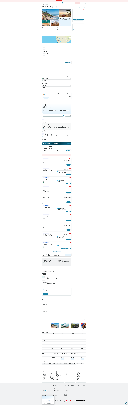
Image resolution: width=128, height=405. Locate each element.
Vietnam (50, 375)
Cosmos (66, 371)
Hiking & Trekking (78, 372)
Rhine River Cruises (58, 375)
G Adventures (67, 372)
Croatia (50, 376)
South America (44, 375)
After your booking (44, 395)
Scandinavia (57, 373)
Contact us (76, 389)
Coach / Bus (78, 377)
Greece (50, 380)
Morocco (44, 377)
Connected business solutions (56, 390)
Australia (44, 372)
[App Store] (77, 400)
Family (77, 380)
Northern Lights (78, 373)
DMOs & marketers (66, 395)
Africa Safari (78, 375)
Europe (43, 373)
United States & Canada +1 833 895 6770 (79, 391)
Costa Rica (57, 380)
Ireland (57, 371)
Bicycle (77, 371)
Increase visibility (55, 395)
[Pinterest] (59, 400)
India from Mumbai (78, 363)
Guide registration (66, 390)
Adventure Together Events (56, 391)
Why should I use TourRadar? (45, 394)
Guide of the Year (66, 389)
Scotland (57, 376)
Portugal (57, 374)
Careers (44, 390)
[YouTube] (60, 400)
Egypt (43, 376)
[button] (64, 171)
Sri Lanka (51, 373)
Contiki (66, 370)
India (43, 381)
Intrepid (66, 373)
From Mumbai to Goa (48, 364)
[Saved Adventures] (83, 3)
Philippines (51, 372)
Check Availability (69, 150)
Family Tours (68, 364)
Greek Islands (51, 381)
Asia (43, 371)
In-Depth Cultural (78, 376)
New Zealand (51, 371)
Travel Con (44, 281)
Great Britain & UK (52, 379)
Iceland (57, 370)
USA (56, 381)
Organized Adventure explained (56, 389)
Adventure (78, 370)
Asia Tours (60, 364)
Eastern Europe (51, 378)
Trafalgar (67, 375)
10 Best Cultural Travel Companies (71, 363)
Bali (43, 379)
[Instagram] (57, 400)
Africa (43, 370)
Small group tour (82, 363)
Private (77, 381)
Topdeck (66, 374)
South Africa (44, 378)
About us (43, 389)
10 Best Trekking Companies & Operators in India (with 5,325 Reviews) (59, 363)
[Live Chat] (126, 403)
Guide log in (65, 391)
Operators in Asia (53, 364)
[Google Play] (82, 400)
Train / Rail (78, 378)
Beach (77, 379)
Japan (50, 370)
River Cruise (78, 374)
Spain (57, 377)
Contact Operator (77, 27)
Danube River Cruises (52, 377)
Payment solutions (55, 394)
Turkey (57, 378)
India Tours (57, 364)
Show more (44, 128)
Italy (56, 372)
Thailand (51, 374)
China (43, 380)
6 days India (43, 364)
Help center (76, 390)
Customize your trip (77, 29)
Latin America (44, 374)
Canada (57, 379)
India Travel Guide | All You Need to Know (46, 363)
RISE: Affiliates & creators (66, 394)
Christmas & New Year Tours (73, 364)
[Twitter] (55, 400)
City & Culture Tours (64, 364)
